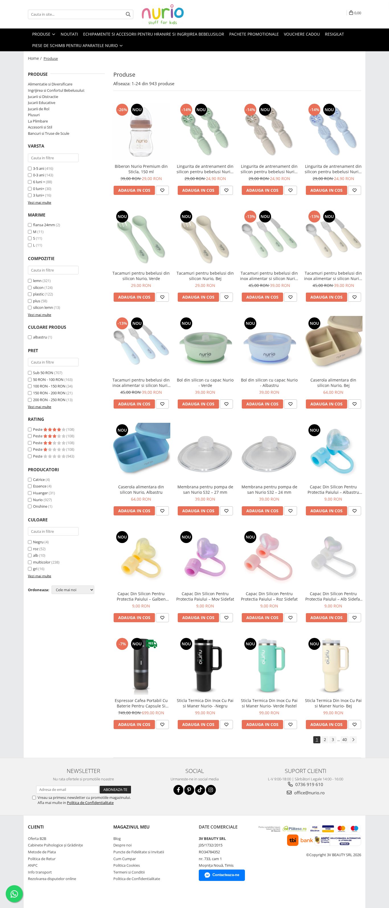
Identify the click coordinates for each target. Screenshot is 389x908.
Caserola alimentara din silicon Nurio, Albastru (141, 489)
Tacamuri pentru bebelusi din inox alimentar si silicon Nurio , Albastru (141, 382)
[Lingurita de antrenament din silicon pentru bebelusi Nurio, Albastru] (333, 131)
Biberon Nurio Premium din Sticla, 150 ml (141, 169)
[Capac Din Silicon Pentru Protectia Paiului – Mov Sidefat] (205, 559)
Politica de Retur (42, 858)
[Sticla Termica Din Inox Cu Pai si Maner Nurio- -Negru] (205, 665)
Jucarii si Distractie (43, 96)
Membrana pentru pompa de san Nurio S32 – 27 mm (205, 489)
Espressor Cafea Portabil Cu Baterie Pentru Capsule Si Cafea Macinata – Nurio (141, 703)
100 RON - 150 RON (49, 386)
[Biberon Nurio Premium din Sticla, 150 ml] (141, 131)
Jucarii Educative (41, 102)
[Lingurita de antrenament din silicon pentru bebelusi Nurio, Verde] (205, 131)
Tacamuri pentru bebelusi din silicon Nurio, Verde (141, 275)
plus (36, 300)
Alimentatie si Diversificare (50, 84)
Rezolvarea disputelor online (52, 878)
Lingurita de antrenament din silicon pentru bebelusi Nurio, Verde (205, 169)
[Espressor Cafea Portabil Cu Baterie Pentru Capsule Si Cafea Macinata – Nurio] (141, 665)
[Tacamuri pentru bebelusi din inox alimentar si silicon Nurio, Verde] (269, 238)
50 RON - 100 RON (48, 379)
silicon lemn (43, 307)
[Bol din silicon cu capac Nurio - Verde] (205, 345)
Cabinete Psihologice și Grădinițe (55, 845)
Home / (35, 58)
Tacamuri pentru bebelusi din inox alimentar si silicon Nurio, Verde (269, 275)
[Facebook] (178, 790)
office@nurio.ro (309, 792)
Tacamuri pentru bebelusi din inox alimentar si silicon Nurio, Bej (333, 275)
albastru (40, 337)
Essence (39, 486)
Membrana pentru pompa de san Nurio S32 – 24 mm (269, 489)
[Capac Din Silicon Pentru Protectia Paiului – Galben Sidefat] (141, 559)
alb (35, 555)
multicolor (41, 562)
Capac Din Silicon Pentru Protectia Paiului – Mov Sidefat (205, 596)
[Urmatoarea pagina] (353, 739)
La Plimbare (38, 121)
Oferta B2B (37, 838)
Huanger (40, 492)
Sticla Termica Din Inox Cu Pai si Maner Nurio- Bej (333, 703)
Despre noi (122, 845)
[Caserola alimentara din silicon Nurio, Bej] (333, 345)
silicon (38, 287)
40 (344, 739)
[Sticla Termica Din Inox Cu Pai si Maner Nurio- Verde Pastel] (269, 665)
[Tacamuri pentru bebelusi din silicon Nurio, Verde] (141, 238)
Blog (117, 838)
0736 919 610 (308, 784)
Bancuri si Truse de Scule (48, 133)
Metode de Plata (42, 851)
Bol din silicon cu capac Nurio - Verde (205, 382)
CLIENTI (36, 827)
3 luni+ (38, 195)
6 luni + (39, 181)
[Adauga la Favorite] (162, 190)
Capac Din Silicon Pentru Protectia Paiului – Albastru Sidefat (333, 489)
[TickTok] (200, 790)
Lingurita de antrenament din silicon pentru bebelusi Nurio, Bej (269, 169)
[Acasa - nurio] (170, 14)
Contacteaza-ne (225, 875)
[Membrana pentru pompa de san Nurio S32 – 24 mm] (269, 452)
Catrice (39, 479)
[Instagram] (211, 790)
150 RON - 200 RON (49, 392)
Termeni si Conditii (129, 872)
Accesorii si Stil (40, 127)
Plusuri (34, 114)
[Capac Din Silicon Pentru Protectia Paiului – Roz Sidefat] (269, 559)
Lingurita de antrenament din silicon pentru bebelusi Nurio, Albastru (333, 169)
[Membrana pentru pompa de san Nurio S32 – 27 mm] (205, 452)
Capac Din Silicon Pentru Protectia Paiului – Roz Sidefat (269, 596)
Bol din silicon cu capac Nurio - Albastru (269, 382)
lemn (37, 280)
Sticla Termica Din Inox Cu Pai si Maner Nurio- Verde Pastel (269, 703)
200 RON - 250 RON (49, 399)
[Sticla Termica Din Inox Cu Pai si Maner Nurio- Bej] (333, 665)
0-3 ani (38, 174)
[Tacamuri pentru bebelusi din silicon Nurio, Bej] (205, 238)
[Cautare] (128, 14)
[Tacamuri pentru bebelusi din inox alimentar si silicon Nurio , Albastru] (141, 345)
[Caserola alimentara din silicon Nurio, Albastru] (141, 452)
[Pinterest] (189, 790)
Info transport (40, 872)
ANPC (33, 865)
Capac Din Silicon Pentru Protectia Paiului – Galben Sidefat (141, 596)
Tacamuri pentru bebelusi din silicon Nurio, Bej (205, 275)
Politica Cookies (126, 865)
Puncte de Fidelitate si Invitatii (138, 851)
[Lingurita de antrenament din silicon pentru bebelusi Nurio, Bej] (269, 131)
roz (35, 548)
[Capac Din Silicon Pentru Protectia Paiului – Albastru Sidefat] (333, 452)
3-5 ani (38, 168)
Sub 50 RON (43, 372)
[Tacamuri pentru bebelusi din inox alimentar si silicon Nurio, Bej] (333, 238)
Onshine (40, 506)
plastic (38, 294)
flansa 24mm (44, 224)
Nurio (38, 499)
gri (35, 568)
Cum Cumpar (124, 858)
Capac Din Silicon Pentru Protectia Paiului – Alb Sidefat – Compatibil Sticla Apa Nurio (333, 596)
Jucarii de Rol (38, 108)
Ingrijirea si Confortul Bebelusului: (56, 90)
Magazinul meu (131, 827)
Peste (38, 429)
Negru (38, 541)
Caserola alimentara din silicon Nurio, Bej (333, 382)
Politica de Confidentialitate (90, 802)
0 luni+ (38, 188)
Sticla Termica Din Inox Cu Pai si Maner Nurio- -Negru (205, 703)
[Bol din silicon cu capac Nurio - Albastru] (269, 345)
